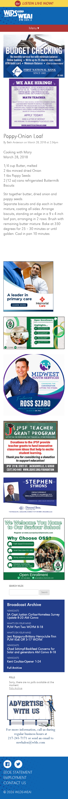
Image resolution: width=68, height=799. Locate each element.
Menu (33, 28)
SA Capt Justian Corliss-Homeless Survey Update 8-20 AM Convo (33, 616)
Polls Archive (15, 688)
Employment (14, 778)
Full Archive (14, 667)
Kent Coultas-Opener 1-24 (24, 661)
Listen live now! (37, 3)
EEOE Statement (17, 772)
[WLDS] (17, 20)
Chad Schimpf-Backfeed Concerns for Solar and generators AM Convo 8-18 (31, 650)
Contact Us (14, 783)
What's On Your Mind (19, 623)
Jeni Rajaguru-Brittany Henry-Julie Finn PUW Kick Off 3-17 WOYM (31, 638)
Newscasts (13, 611)
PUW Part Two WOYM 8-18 (25, 627)
